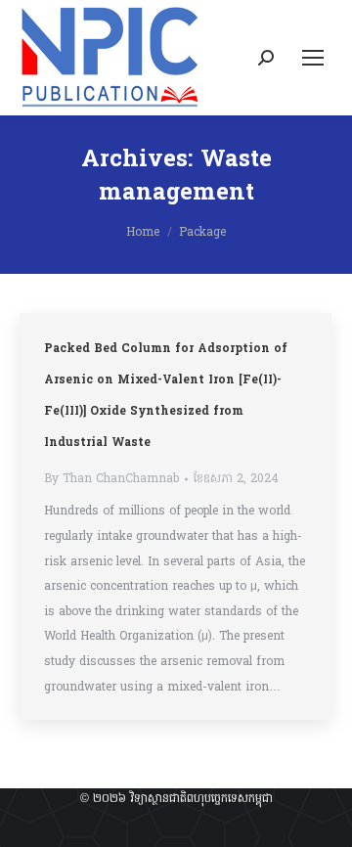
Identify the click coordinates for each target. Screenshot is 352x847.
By (111, 479)
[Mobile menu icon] (312, 57)
